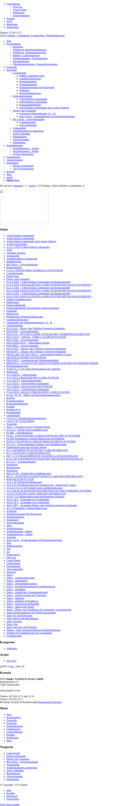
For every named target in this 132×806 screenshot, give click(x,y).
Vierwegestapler (21, 139)
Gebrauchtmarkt (14, 325)
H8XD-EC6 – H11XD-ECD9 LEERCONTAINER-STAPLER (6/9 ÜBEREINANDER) (52, 363)
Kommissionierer (15, 401)
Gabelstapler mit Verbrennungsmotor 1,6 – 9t (29, 322)
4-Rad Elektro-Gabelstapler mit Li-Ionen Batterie (31, 241)
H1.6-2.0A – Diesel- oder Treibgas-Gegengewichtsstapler (35, 328)
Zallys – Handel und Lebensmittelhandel (27, 592)
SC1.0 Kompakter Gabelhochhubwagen (26, 508)
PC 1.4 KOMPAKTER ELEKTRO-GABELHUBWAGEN (37, 450)
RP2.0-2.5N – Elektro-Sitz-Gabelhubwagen (28, 473)
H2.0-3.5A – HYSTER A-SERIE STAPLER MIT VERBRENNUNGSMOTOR (48, 334)
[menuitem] (69, 10)
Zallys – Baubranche (17, 580)
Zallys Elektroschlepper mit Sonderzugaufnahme (31, 612)
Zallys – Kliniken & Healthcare (22, 601)
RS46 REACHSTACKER (20, 479)
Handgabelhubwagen (17, 366)
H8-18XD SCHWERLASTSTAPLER (26, 357)
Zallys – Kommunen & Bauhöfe (22, 604)
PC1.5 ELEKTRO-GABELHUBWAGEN (28, 453)
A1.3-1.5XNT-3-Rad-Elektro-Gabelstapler (28, 247)
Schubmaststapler (15, 517)
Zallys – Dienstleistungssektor (21, 583)
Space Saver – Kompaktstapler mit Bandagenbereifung (34, 540)
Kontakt (10, 18)
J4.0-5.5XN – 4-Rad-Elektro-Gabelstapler (27, 389)
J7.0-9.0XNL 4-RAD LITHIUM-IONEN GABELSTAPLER (38, 392)
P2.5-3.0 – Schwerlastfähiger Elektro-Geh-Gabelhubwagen (36, 444)
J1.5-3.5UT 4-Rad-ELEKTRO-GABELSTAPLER (32, 377)
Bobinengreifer (14, 267)
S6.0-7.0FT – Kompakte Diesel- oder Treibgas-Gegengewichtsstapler (41, 505)
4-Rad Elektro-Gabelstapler (20, 238)
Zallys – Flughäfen (16, 589)
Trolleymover (13, 554)
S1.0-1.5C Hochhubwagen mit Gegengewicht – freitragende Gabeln (41, 485)
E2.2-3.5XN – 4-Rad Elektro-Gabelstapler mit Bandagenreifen (38, 287)
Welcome (11, 572)
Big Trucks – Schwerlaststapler (28, 119)
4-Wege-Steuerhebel (16, 244)
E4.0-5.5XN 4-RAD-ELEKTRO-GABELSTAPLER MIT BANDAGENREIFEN (48, 296)
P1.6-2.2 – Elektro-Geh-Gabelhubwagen (27, 430)
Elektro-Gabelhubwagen (18, 299)
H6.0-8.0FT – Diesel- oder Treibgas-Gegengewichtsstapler (36, 351)
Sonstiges (11, 537)
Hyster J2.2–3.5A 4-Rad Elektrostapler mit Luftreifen (33, 369)
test (8, 551)
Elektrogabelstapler (22, 96)
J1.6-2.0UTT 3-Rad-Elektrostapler (24, 380)
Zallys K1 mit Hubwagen (19, 615)
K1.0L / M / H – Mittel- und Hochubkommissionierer (33, 395)
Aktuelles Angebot (15, 253)
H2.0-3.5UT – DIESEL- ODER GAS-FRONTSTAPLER (36, 337)
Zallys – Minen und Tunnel (20, 607)
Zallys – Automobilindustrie (20, 577)
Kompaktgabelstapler (17, 403)
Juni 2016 (11, 660)
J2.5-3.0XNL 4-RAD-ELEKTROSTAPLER (29, 386)
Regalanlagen (20, 136)
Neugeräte (11, 424)
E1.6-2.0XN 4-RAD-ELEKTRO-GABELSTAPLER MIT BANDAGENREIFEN (48, 284)
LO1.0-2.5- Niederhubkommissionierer (26, 418)
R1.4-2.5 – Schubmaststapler (21, 461)
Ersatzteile (11, 311)
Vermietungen (13, 566)
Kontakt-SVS (13, 409)
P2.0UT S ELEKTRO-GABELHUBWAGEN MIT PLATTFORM (40, 441)
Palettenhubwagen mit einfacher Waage (26, 447)
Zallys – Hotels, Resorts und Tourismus (26, 595)
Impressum (12, 24)
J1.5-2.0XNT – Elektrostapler (21, 374)
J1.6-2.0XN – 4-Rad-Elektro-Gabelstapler (27, 383)
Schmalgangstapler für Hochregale (24, 514)
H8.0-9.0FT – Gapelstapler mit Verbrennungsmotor (32, 360)
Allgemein (11, 648)
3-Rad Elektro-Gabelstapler (20, 235)
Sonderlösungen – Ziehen (19, 534)
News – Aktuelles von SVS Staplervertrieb (28, 427)
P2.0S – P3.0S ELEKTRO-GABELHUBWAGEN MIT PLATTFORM (43, 435)
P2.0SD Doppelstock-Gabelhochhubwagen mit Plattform (35, 438)
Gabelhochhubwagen (17, 319)
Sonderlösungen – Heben (19, 531)
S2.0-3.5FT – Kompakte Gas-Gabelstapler (28, 499)
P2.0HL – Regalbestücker (19, 432)
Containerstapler (14, 273)
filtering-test (12, 314)
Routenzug (12, 470)
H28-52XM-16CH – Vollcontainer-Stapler (28, 343)
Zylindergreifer (14, 636)
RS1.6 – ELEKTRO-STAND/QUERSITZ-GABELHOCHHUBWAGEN (44, 476)
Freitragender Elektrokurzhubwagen (24, 316)
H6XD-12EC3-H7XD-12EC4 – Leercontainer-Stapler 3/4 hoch (38, 354)
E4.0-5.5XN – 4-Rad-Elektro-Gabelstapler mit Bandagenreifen (38, 293)
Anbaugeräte (19, 128)
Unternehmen (13, 4)
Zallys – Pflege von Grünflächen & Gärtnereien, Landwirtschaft (38, 609)
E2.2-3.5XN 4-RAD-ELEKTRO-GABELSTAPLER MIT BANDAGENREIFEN (48, 290)
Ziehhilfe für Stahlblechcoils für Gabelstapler (29, 633)
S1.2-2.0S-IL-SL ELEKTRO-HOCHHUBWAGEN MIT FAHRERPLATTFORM (48, 490)
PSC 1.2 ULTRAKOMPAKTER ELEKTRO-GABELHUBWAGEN (42, 456)
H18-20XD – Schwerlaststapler (22, 331)
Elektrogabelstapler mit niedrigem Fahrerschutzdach (32, 308)
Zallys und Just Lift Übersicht (21, 627)
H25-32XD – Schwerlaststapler (22, 340)
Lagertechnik (19, 73)
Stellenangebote (14, 546)
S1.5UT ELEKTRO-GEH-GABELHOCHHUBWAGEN (36, 493)
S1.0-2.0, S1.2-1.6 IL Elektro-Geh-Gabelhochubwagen (34, 488)
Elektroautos (19, 142)
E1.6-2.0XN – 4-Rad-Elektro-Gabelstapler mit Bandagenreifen (38, 282)
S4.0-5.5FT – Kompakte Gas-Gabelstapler (28, 502)
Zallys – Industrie (15, 598)
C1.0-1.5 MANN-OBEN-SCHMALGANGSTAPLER (34, 270)
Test (8, 548)
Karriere (10, 398)
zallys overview (14, 621)
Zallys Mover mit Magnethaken (22, 618)
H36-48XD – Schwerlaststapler (22, 345)
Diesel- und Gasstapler (24, 110)
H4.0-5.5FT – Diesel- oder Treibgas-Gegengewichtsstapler (36, 348)
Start (8, 543)
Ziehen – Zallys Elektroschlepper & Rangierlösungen (33, 630)
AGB (9, 21)
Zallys (9, 575)
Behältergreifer (14, 261)
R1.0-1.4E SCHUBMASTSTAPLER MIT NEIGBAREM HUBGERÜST (44, 459)
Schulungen (12, 519)
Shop (9, 525)
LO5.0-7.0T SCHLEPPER (20, 421)
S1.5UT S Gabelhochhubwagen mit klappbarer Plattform (35, 496)
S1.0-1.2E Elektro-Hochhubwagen (24, 482)
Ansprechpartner (21, 15)
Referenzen (18, 12)
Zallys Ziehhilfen (21, 133)
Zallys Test (12, 624)
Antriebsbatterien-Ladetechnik (28, 131)
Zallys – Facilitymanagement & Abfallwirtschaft (30, 586)
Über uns (17, 6)
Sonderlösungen (14, 528)
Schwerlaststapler (15, 522)
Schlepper (11, 511)
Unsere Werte (20, 9)
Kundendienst (13, 412)
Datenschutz (12, 27)
